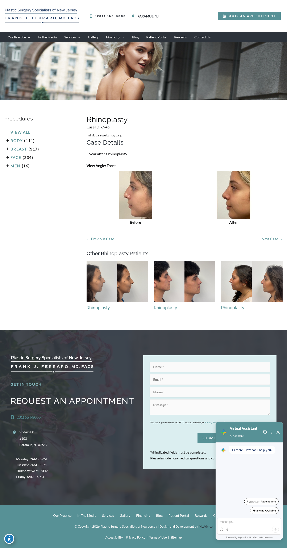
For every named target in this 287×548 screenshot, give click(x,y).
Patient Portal (179, 515)
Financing (143, 515)
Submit (210, 438)
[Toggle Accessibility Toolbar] (9, 539)
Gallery (125, 515)
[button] (249, 16)
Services (108, 515)
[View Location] (134, 16)
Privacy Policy (211, 422)
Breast (19, 149)
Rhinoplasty (107, 119)
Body (17, 140)
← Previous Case (100, 239)
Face (16, 157)
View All (20, 132)
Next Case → (272, 239)
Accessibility (114, 537)
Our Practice (62, 515)
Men (15, 165)
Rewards (201, 515)
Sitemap (176, 537)
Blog (159, 515)
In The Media (86, 515)
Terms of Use (157, 537)
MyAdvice (206, 526)
